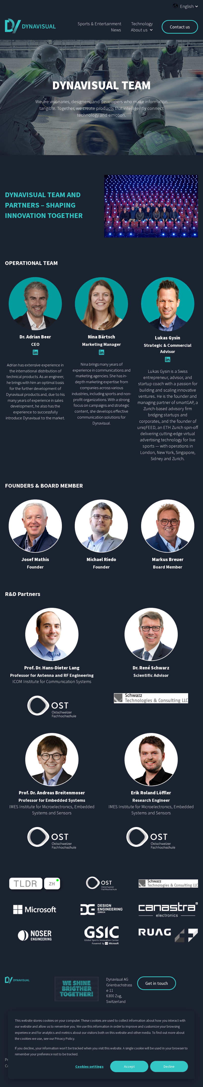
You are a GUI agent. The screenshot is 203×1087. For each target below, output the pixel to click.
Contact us (180, 27)
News (116, 30)
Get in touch (156, 983)
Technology (142, 23)
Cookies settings (89, 1066)
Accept (129, 1066)
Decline (169, 1066)
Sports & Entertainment (99, 23)
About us (139, 30)
